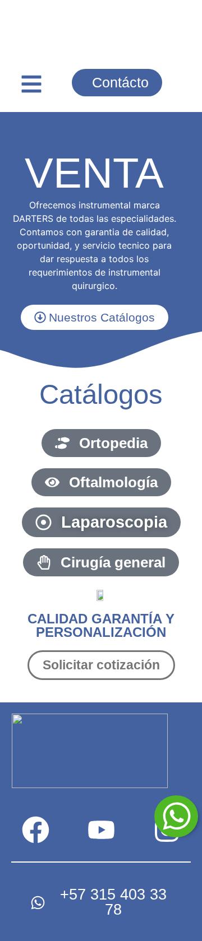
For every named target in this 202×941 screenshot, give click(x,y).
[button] (31, 84)
